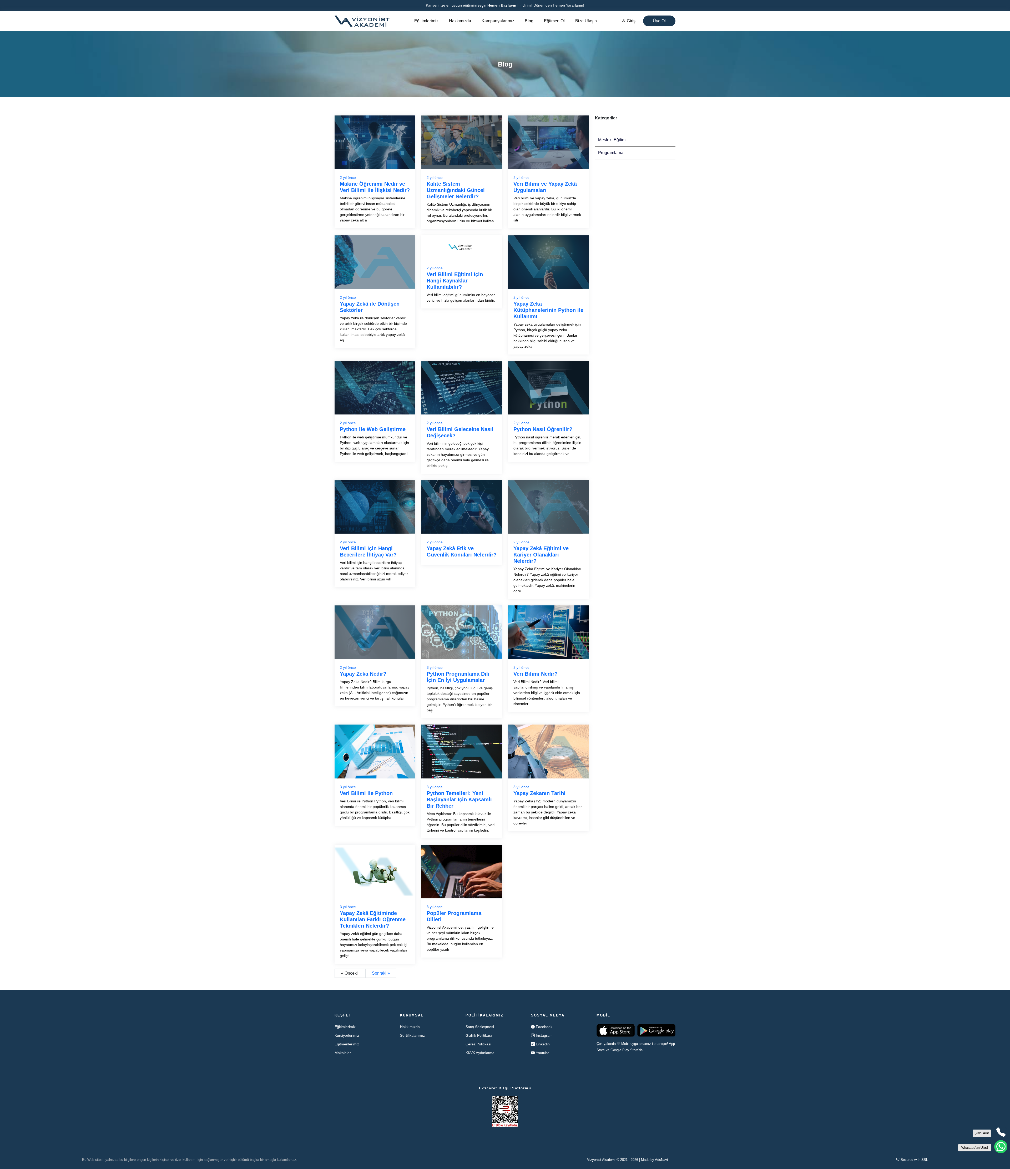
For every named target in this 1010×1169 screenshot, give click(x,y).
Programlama (610, 152)
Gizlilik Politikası (479, 1035)
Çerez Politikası (478, 1044)
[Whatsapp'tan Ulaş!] (1000, 1146)
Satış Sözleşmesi (480, 1027)
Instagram (544, 1035)
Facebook (544, 1027)
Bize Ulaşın (586, 21)
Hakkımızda (460, 21)
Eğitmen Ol (554, 21)
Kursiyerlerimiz (347, 1035)
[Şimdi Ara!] (1000, 1132)
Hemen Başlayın (501, 5)
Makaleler (343, 1053)
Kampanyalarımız (498, 21)
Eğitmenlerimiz (347, 1044)
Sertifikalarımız (412, 1035)
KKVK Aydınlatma (480, 1053)
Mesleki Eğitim (611, 140)
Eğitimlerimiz (426, 21)
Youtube (542, 1053)
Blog (529, 21)
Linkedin (543, 1044)
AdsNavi (661, 1160)
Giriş (630, 21)
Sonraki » (381, 973)
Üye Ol (659, 21)
